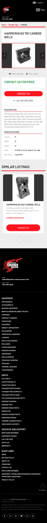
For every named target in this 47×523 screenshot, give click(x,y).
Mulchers (6, 344)
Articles (5, 442)
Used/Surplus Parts (10, 424)
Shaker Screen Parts (11, 414)
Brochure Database (10, 433)
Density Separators (10, 328)
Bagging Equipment (10, 308)
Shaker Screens (9, 350)
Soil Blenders (8, 357)
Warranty (6, 446)
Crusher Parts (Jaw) (11, 395)
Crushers (6, 324)
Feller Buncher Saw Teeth (13, 398)
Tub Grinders (7, 370)
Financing (6, 464)
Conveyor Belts (9, 382)
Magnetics (6, 411)
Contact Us (23, 93)
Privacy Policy (8, 480)
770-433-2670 (7, 19)
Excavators (7, 331)
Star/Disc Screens (10, 360)
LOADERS (5, 337)
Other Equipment (9, 347)
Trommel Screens (9, 367)
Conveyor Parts (9, 385)
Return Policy (8, 458)
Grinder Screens (9, 401)
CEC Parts (6, 379)
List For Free (7, 439)
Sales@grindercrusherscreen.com (15, 279)
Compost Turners (9, 318)
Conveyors (6, 321)
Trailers (5, 363)
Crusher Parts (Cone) (11, 388)
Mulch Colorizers (9, 341)
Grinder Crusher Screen (18, 499)
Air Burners (7, 302)
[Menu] (38, 10)
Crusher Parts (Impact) (12, 392)
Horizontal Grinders (11, 334)
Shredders (6, 354)
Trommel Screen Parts (11, 421)
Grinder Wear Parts (10, 408)
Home (4, 454)
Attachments (7, 305)
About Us (5, 461)
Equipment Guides (9, 436)
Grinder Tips (7, 405)
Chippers (6, 315)
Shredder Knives (9, 418)
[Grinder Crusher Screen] (12, 265)
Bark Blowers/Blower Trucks (15, 311)
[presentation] (20, 240)
